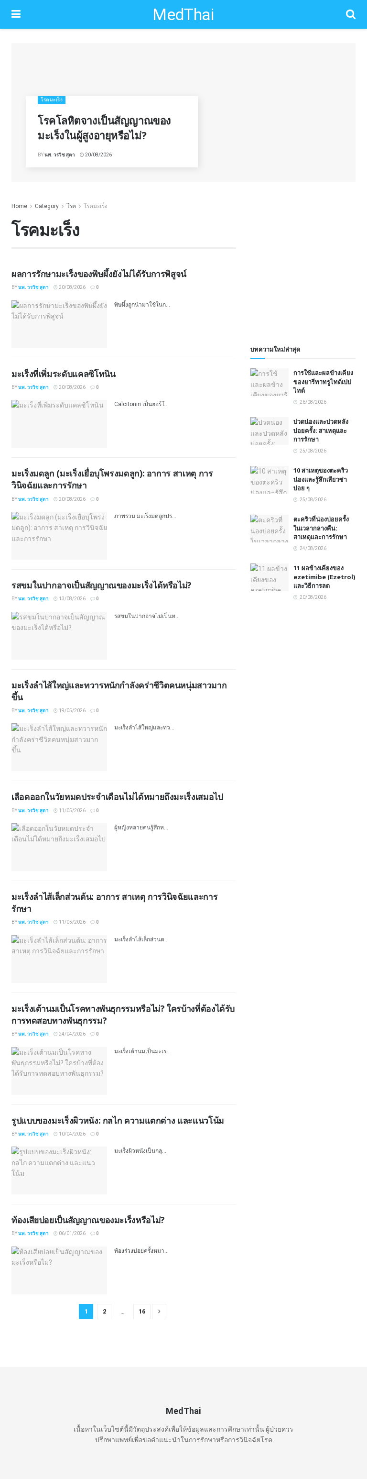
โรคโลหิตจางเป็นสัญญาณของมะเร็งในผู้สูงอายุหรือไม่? (104, 127)
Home (19, 206)
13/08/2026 (72, 598)
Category (47, 206)
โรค (71, 206)
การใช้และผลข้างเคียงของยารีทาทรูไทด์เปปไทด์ (323, 381)
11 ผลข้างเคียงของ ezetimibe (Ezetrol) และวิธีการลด (324, 576)
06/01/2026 (72, 1233)
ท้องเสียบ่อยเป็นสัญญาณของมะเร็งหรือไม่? (88, 1219)
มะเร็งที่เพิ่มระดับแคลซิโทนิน (63, 373)
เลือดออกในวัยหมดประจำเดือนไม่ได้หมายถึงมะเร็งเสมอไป (117, 796)
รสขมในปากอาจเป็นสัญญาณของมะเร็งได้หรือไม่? (101, 585)
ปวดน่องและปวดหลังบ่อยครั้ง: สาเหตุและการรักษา (320, 430)
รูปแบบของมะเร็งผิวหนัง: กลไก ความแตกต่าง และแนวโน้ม (117, 1120)
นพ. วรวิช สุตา (59, 154)
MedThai (183, 14)
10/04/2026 (72, 1134)
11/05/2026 (72, 810)
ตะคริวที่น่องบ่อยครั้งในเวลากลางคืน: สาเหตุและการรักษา (321, 528)
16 (142, 1311)
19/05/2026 (72, 710)
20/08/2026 (98, 154)
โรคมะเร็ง (52, 99)
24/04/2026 (72, 1034)
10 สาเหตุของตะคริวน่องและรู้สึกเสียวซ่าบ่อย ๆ (320, 479)
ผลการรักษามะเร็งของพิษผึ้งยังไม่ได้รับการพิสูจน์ (98, 273)
